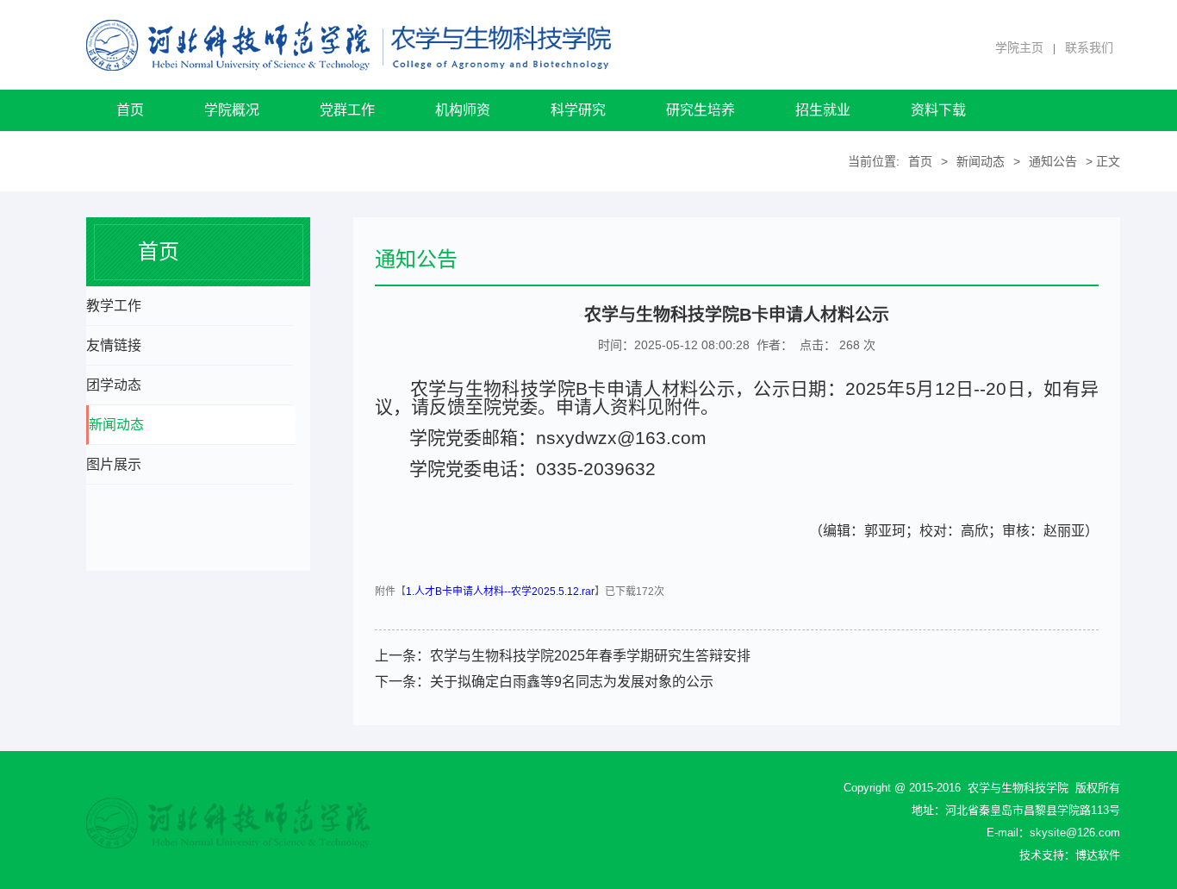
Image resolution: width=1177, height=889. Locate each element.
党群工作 (347, 110)
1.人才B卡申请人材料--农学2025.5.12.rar (500, 591)
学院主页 (1019, 47)
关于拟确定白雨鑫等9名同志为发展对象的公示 (571, 681)
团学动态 (113, 385)
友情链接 (113, 345)
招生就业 (822, 110)
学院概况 (231, 110)
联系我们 (1089, 47)
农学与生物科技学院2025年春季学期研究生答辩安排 (590, 655)
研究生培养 (700, 110)
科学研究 (578, 110)
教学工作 (113, 305)
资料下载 (938, 110)
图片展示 (113, 464)
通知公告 (1053, 161)
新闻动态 (980, 161)
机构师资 (462, 110)
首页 (130, 110)
